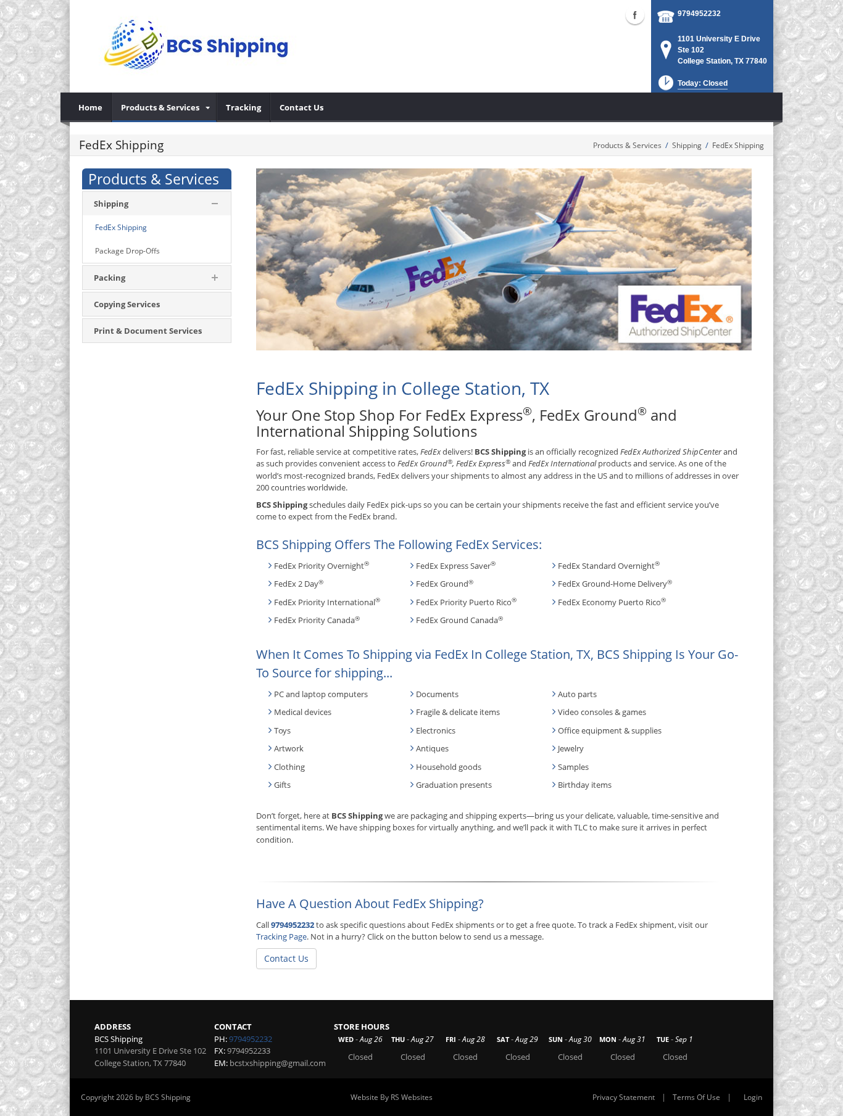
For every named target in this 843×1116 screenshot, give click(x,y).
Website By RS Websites (392, 1097)
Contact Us (286, 958)
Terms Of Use (696, 1097)
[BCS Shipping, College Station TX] (196, 46)
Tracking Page (281, 936)
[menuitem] (91, 107)
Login (753, 1097)
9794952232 (699, 13)
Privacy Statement (623, 1097)
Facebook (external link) (635, 15)
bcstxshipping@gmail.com (278, 1062)
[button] (692, 86)
